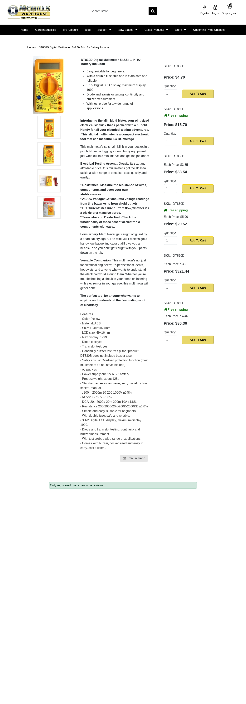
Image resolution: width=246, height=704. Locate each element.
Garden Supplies (45, 29)
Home (24, 29)
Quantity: (170, 86)
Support (102, 29)
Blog (88, 29)
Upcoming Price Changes (209, 29)
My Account (70, 29)
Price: (169, 77)
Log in (215, 13)
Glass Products (154, 29)
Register (204, 13)
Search (153, 11)
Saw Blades (125, 29)
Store (178, 29)
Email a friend (135, 458)
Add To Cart (198, 93)
